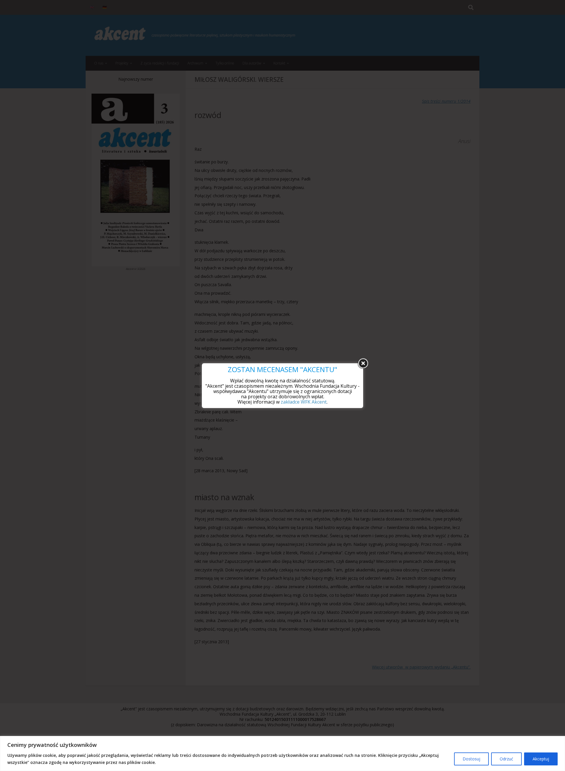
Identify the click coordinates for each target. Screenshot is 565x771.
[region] (282, 753)
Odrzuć (506, 759)
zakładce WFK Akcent (304, 402)
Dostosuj (471, 759)
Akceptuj (541, 759)
